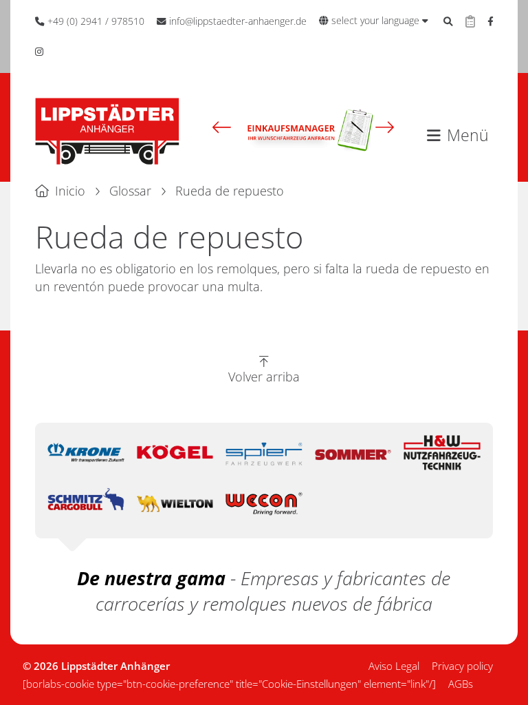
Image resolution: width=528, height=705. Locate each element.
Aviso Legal (393, 666)
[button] (221, 127)
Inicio (70, 190)
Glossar (130, 190)
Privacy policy (462, 666)
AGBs (460, 684)
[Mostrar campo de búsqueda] (448, 21)
